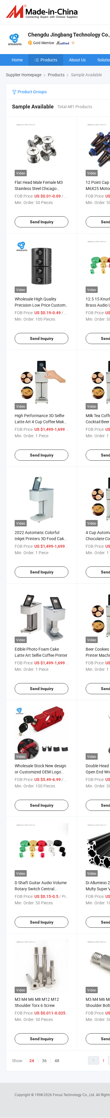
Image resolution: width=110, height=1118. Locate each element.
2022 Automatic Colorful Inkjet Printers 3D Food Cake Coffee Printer (40, 538)
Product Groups (32, 91)
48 (57, 1060)
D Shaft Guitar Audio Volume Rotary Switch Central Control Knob (41, 889)
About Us (77, 60)
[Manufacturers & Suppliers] (43, 11)
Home (17, 60)
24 (31, 1060)
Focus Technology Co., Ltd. (74, 1094)
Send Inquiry (41, 222)
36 (44, 1060)
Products (48, 60)
